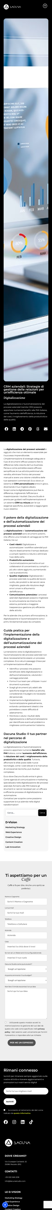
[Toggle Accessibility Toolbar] (5, 1205)
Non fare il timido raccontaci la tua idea (20, 987)
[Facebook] (6, 1122)
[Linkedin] (23, 1122)
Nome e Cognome (12, 897)
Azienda (8, 930)
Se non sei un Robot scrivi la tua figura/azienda (23, 953)
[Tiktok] (31, 1122)
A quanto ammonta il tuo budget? (18, 975)
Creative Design (13, 837)
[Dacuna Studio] (12, 7)
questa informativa (22, 1113)
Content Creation (14, 842)
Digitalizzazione (14, 398)
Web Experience (13, 832)
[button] (6, 429)
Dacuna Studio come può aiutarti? (18, 964)
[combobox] (21, 812)
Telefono (8, 919)
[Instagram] (14, 1122)
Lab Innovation (12, 847)
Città (7, 942)
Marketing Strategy (15, 827)
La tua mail (9, 908)
